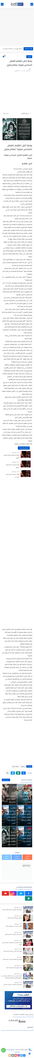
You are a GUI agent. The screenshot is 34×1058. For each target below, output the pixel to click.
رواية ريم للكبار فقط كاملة (15, 918)
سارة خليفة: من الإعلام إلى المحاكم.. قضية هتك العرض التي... (25, 795)
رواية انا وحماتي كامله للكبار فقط (13, 951)
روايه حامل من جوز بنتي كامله (14, 926)
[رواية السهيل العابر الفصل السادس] (26, 473)
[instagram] (13, 893)
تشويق (29, 57)
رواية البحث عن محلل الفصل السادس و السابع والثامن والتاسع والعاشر (11, 977)
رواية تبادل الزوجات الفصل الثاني (13, 934)
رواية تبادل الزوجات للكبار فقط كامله (12, 910)
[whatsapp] (28, 898)
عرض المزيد (6, 780)
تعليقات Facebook (16, 857)
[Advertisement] (17, 27)
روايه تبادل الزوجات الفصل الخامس (13, 984)
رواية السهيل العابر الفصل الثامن (11, 456)
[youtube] (5, 893)
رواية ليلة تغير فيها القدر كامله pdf (12, 959)
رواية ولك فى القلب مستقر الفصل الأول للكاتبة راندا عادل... (26, 838)
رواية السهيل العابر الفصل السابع (12, 466)
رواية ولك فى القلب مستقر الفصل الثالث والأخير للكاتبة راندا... (26, 817)
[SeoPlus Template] (30, 1049)
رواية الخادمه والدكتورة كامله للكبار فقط (12, 944)
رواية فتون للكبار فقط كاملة (14, 968)
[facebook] (28, 893)
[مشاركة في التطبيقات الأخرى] (7, 773)
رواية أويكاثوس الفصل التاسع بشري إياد (10, 798)
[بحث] (2, 4)
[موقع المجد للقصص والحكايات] (17, 4)
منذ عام (27, 787)
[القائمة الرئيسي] (31, 4)
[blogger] (10, 1055)
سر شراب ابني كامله (16, 48)
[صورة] (28, 909)
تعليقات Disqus (6, 857)
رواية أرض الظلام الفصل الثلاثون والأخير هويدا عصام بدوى (10, 840)
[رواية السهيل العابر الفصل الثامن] (26, 454)
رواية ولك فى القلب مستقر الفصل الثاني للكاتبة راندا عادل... (11, 817)
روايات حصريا (15, 766)
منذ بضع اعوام (15, 452)
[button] (23, 773)
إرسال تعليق (26, 865)
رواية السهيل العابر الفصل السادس (12, 475)
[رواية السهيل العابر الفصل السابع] (26, 464)
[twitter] (20, 893)
